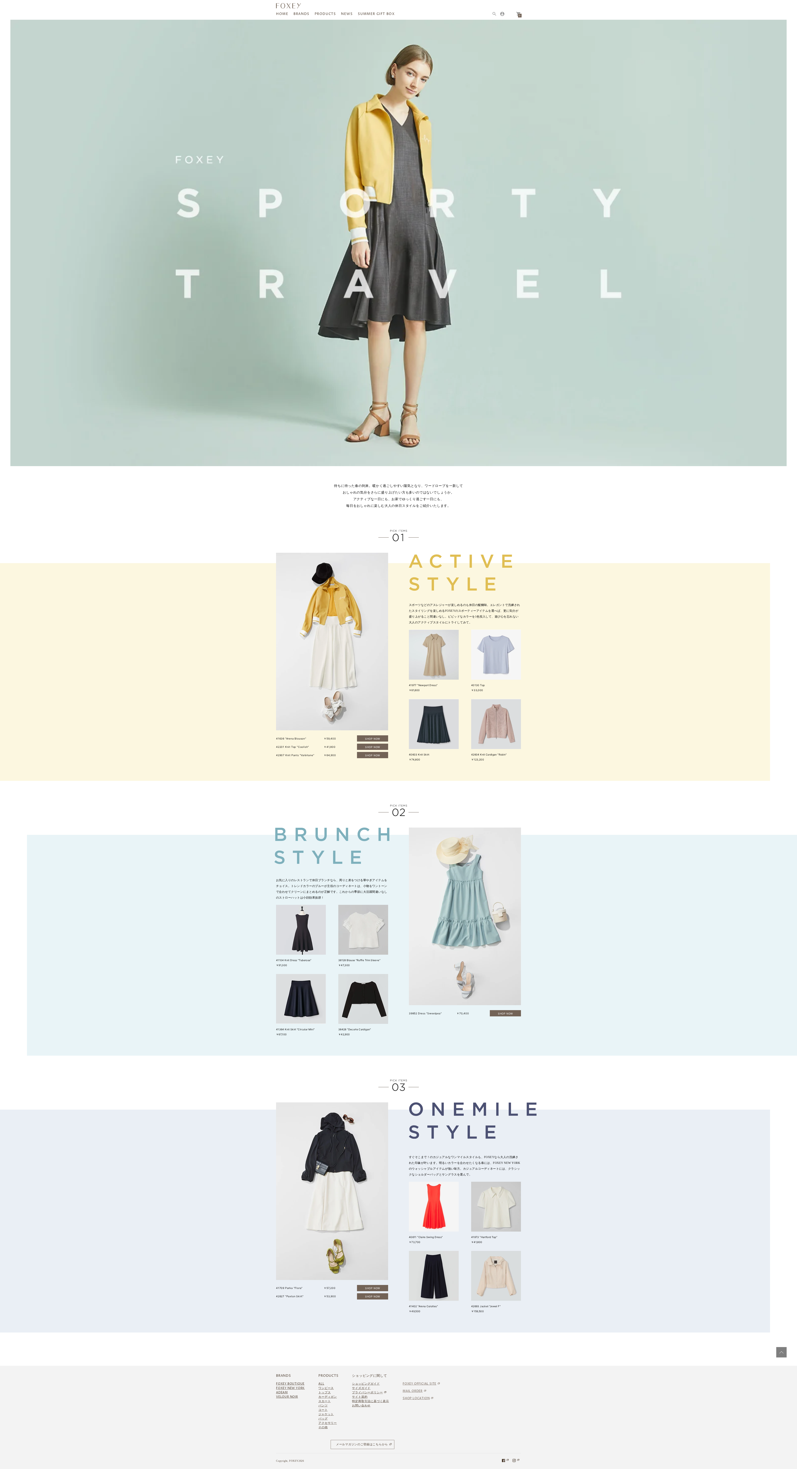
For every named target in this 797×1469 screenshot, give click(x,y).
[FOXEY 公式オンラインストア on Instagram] (516, 1460)
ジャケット (326, 1414)
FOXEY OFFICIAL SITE (419, 1384)
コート (323, 1410)
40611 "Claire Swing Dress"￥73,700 (426, 1240)
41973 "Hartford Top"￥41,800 (484, 1240)
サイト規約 (359, 1397)
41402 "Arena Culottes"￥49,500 (423, 1309)
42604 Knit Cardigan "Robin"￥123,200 (489, 757)
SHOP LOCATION (416, 1398)
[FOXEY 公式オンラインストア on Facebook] (505, 1460)
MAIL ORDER (413, 1391)
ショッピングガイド (366, 1384)
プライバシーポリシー (367, 1392)
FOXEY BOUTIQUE (290, 1384)
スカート (324, 1401)
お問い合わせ (361, 1406)
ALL (321, 1384)
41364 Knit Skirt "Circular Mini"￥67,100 (295, 1032)
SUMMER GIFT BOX (376, 14)
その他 (323, 1427)
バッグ (323, 1419)
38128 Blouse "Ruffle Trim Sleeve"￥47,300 (359, 963)
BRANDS (301, 14)
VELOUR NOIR (287, 1397)
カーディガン (327, 1397)
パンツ (323, 1406)
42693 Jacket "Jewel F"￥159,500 (486, 1309)
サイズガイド (361, 1388)
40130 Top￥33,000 (478, 688)
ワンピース (326, 1388)
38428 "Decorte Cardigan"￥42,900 (354, 1032)
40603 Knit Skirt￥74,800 (419, 757)
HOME (282, 14)
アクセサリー (327, 1423)
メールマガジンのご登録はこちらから (362, 1444)
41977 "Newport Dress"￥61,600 (423, 688)
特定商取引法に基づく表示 (370, 1401)
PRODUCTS (325, 14)
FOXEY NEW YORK (290, 1388)
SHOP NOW (372, 738)
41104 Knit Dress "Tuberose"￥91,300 (294, 963)
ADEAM (282, 1392)
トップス (324, 1392)
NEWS (347, 14)
